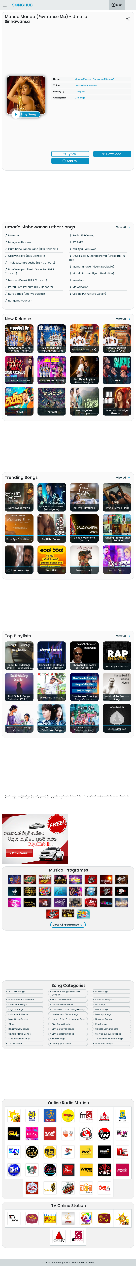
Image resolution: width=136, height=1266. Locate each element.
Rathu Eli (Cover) (83, 235)
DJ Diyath (80, 91)
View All (121, 227)
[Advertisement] (68, 48)
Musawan (13, 235)
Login (119, 4)
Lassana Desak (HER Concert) (27, 280)
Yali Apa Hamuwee (84, 249)
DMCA (75, 1262)
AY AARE (77, 242)
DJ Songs (80, 97)
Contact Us (47, 1262)
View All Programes (66, 925)
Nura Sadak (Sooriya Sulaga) (26, 294)
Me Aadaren (80, 287)
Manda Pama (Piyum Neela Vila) (93, 273)
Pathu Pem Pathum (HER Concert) (30, 287)
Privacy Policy (63, 1262)
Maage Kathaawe (19, 242)
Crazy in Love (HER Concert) (26, 256)
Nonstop (78, 280)
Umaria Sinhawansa (86, 85)
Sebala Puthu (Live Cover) (89, 294)
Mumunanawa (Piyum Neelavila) (93, 267)
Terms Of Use (87, 1262)
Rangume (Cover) (19, 300)
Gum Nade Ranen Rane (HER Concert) (32, 249)
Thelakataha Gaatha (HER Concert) (31, 263)
